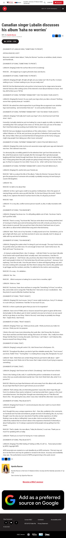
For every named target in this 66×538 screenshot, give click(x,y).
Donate (59, 3)
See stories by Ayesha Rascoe (22, 475)
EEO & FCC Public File (30, 523)
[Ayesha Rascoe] (5, 469)
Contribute (41, 519)
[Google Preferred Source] (33, 500)
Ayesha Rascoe (11, 35)
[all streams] (63, 8)
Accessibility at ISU (56, 519)
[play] (4, 9)
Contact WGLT (28, 519)
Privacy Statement (43, 523)
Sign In (49, 2)
